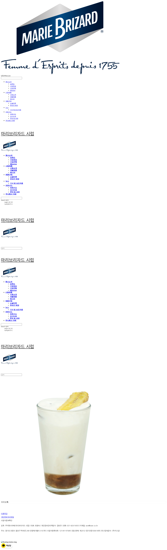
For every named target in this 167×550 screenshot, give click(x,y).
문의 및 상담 (14, 118)
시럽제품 (8, 92)
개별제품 (13, 97)
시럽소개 (13, 95)
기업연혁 (13, 88)
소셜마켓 (13, 103)
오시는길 (13, 116)
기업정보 (13, 86)
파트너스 (8, 112)
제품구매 (8, 101)
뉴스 (7, 108)
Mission (12, 90)
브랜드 (12, 84)
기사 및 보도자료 (15, 110)
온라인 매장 (14, 105)
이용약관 (4, 514)
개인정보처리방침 (7, 517)
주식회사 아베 (10, 121)
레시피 (12, 99)
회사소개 (8, 82)
